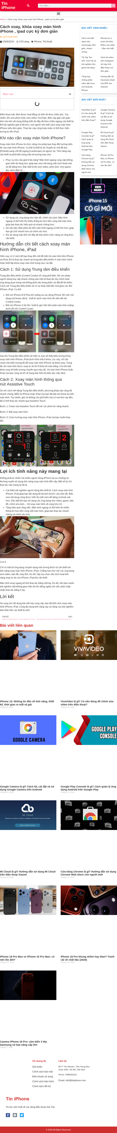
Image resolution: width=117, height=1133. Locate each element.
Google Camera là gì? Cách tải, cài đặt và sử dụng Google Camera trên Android (27, 788)
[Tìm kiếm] (113, 6)
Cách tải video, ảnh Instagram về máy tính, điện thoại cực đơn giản (107, 64)
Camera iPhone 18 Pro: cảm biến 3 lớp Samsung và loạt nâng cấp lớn (23, 1043)
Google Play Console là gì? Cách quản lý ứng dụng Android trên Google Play (88, 788)
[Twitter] (22, 1115)
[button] (28, 5)
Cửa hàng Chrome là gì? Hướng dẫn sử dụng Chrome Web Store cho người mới (88, 873)
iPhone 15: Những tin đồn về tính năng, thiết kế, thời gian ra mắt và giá (27, 703)
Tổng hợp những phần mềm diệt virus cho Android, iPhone (88, 83)
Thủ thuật (47, 41)
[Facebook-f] (8, 1115)
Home (2, 19)
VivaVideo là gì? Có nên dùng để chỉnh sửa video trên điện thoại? (87, 703)
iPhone (37, 41)
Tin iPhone (8, 5)
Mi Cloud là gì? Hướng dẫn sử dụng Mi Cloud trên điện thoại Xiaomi (107, 139)
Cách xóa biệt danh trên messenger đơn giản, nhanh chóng (88, 45)
